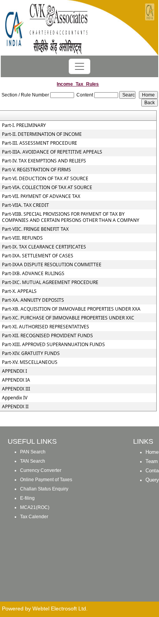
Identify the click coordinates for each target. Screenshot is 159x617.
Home (152, 452)
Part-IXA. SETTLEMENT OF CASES (37, 256)
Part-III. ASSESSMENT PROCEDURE (39, 143)
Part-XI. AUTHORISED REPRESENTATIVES (45, 327)
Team (151, 461)
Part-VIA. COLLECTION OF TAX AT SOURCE (47, 187)
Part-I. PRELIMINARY (24, 125)
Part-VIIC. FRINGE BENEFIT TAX (35, 229)
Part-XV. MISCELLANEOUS (30, 362)
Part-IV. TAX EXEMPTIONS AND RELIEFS (44, 161)
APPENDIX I (14, 371)
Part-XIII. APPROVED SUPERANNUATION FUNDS (53, 344)
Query (152, 480)
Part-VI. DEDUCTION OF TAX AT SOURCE (45, 179)
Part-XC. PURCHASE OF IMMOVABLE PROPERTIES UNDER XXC (68, 318)
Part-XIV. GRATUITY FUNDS (31, 353)
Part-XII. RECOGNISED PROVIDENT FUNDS (47, 336)
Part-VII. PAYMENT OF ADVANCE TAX (41, 196)
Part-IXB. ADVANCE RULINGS (33, 273)
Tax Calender (34, 516)
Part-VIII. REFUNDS (22, 238)
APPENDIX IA (16, 380)
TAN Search (32, 461)
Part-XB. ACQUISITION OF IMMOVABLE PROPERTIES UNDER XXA (71, 309)
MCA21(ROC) (34, 507)
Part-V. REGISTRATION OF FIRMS (36, 170)
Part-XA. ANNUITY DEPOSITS (33, 300)
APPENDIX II (15, 407)
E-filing (27, 498)
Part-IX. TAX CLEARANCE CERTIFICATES (44, 247)
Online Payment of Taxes (46, 479)
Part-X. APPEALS (19, 291)
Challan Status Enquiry (44, 489)
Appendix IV (14, 398)
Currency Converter (40, 470)
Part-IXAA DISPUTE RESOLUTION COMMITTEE (51, 265)
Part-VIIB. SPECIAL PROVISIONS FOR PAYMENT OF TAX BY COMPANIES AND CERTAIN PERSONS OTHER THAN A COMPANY (70, 217)
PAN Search (33, 452)
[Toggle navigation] (79, 66)
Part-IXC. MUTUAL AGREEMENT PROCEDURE (50, 282)
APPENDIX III (16, 389)
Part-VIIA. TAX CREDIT (25, 205)
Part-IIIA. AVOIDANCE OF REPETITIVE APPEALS (52, 152)
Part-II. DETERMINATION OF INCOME (42, 134)
